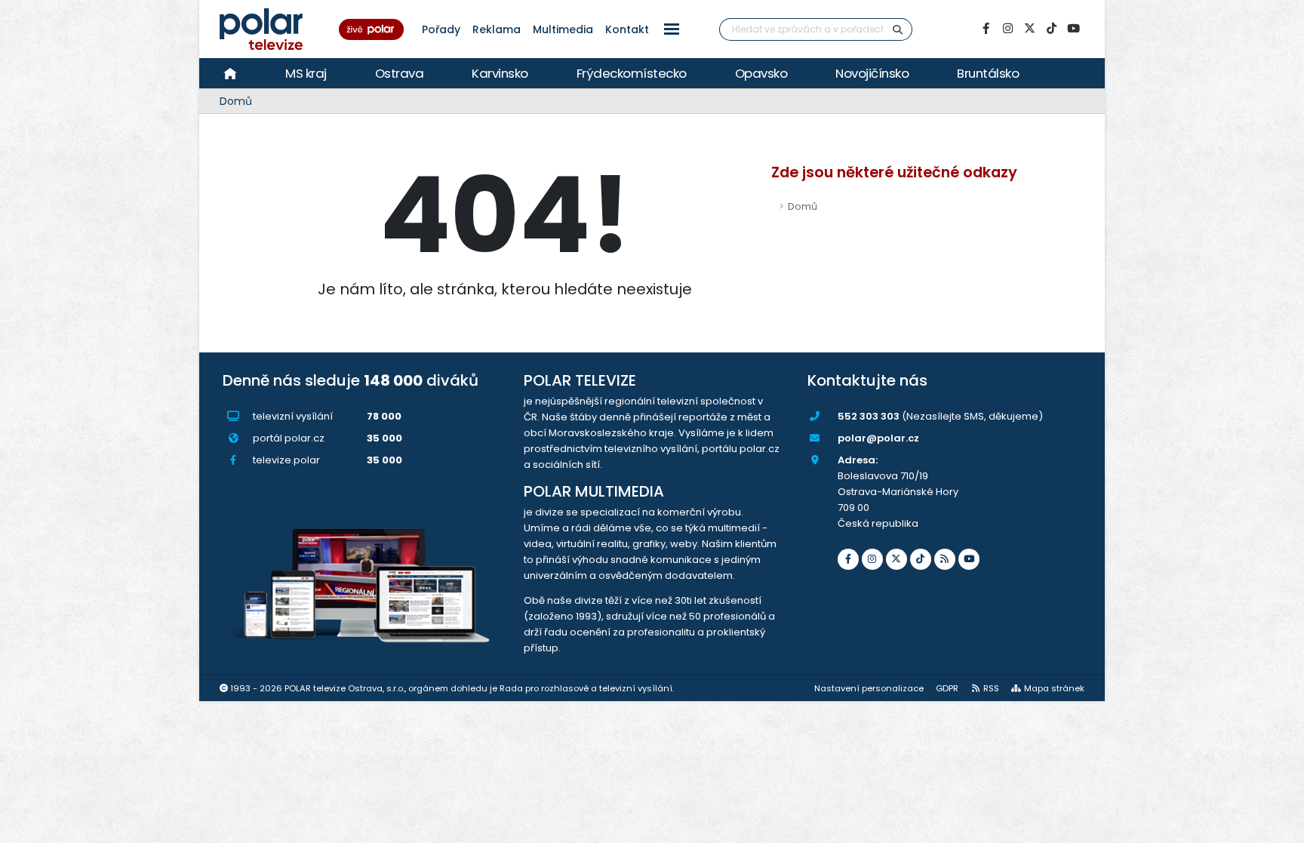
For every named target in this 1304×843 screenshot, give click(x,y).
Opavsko (761, 73)
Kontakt (627, 29)
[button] (671, 29)
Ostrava (399, 73)
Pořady (441, 29)
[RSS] (944, 559)
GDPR (947, 688)
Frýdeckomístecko (632, 73)
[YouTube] (1073, 28)
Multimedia (563, 29)
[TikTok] (1051, 28)
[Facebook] (985, 28)
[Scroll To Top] (1277, 826)
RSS (991, 688)
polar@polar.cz (878, 438)
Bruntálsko (988, 73)
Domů (236, 101)
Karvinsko (500, 73)
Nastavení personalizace (869, 688)
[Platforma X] (1029, 28)
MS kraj (306, 73)
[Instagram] (1007, 28)
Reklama (496, 29)
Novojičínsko (872, 73)
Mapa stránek (1054, 688)
